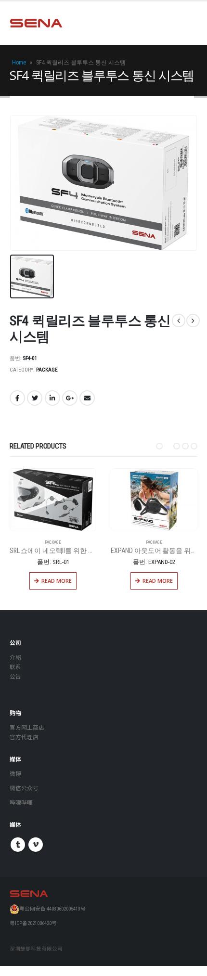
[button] (159, 446)
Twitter (34, 398)
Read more (57, 580)
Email (87, 398)
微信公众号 (24, 788)
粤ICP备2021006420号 (33, 923)
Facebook (17, 398)
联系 (15, 667)
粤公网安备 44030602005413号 (52, 909)
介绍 (15, 657)
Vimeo (35, 844)
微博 (15, 774)
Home (19, 62)
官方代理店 (24, 737)
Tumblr (18, 844)
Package (47, 370)
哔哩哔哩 (21, 802)
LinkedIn (52, 398)
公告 (15, 676)
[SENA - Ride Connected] (36, 23)
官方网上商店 (27, 727)
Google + (70, 398)
